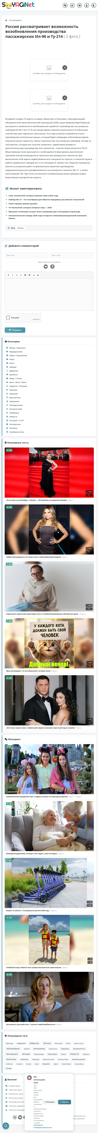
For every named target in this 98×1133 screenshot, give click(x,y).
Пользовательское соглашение (21, 1102)
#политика (11, 1059)
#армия (27, 1049)
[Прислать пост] (72, 5)
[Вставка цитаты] (34, 275)
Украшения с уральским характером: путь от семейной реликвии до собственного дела (46, 614)
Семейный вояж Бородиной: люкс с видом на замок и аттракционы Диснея (44, 797)
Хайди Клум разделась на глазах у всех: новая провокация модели (37, 557)
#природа (35, 1059)
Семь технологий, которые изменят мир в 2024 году (33, 195)
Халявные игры (16, 432)
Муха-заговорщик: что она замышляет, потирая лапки (31, 671)
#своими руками (78, 1059)
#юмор (8, 1068)
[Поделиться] (65, 67)
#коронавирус (39, 1054)
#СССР (68, 1043)
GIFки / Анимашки (18, 355)
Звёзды (12, 367)
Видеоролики (15, 351)
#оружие (86, 1054)
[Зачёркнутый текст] (21, 275)
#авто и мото (78, 1043)
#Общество (34, 1043)
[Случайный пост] (65, 5)
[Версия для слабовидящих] (79, 5)
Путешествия (15, 409)
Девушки (13, 371)
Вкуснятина (15, 397)
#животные (53, 1049)
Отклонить (50, 1102)
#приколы (24, 1059)
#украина (46, 1064)
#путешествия (63, 1059)
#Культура (9, 1043)
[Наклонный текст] (12, 275)
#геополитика (39, 1049)
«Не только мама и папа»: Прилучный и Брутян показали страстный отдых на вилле (44, 728)
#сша (37, 1064)
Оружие (13, 390)
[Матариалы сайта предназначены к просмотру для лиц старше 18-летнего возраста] (15, 1117)
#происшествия (48, 1059)
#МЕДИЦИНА (21, 1043)
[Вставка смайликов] (25, 275)
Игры (11, 359)
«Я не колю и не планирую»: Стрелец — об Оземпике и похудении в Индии (40, 500)
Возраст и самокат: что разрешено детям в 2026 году (31, 910)
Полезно (13, 428)
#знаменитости (79, 1049)
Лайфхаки (14, 413)
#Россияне (58, 1043)
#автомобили (13, 1048)
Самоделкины (16, 405)
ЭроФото (13, 374)
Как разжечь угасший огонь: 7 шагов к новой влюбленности (34, 1024)
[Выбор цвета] (29, 275)
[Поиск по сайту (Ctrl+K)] (5, 1125)
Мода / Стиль (15, 378)
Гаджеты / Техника (18, 386)
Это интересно (15, 20)
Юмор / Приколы (17, 348)
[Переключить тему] (93, 5)
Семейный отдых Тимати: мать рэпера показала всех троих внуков (37, 967)
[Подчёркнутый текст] (17, 275)
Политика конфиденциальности (21, 1110)
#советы (19, 1064)
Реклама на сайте (15, 1094)
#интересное (12, 1054)
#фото (56, 1064)
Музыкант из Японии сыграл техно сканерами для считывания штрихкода (44, 211)
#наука (63, 1054)
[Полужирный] (8, 275)
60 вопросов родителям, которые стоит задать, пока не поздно (35, 854)
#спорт (28, 1064)
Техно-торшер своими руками (22, 203)
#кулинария (52, 1054)
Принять (65, 1102)
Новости (13, 416)
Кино (11, 363)
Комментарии (14, 1086)
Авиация (13, 393)
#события (9, 1064)
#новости (74, 1054)
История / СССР (16, 420)
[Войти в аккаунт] (86, 5)
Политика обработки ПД (18, 1106)
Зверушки (14, 401)
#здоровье (65, 1049)
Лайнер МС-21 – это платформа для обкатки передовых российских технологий (46, 199)
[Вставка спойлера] (38, 275)
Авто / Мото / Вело (17, 382)
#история (26, 1054)
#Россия (47, 1043)
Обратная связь (15, 1090)
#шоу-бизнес (66, 1064)
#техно (21, 228)
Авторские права (15, 1098)
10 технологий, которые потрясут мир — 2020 (30, 207)
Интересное (15, 424)
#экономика (79, 1064)
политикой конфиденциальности (43, 1126)
